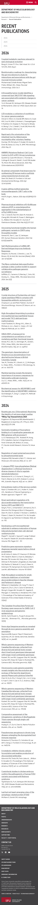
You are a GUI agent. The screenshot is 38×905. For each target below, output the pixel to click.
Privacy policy (16, 893)
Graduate (4, 823)
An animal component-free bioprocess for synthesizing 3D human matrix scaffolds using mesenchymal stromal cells (18, 173)
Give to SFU (4, 871)
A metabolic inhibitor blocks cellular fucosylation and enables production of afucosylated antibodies (17, 753)
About (3, 814)
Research (4, 19)
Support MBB (5, 835)
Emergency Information (9, 874)
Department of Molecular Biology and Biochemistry (18, 11)
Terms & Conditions (6, 893)
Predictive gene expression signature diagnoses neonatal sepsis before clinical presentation (18, 549)
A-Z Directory (5, 877)
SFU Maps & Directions (8, 862)
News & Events (6, 832)
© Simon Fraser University (27, 893)
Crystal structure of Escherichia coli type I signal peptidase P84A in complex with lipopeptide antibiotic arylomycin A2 (18, 297)
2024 (5, 46)
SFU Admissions (6, 865)
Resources (4, 829)
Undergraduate (6, 820)
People (3, 817)
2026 (5, 38)
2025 (5, 42)
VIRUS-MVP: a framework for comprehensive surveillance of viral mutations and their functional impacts (17, 336)
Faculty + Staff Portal (8, 838)
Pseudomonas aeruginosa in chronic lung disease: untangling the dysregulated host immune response (18, 735)
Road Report (5, 868)
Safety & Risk (5, 859)
